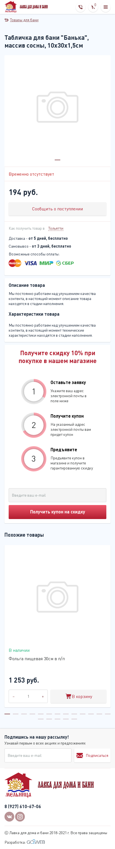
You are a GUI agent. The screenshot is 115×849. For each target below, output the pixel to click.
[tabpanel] (57, 108)
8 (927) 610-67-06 (22, 806)
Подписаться (97, 755)
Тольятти (55, 228)
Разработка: (15, 842)
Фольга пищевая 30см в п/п (37, 658)
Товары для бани (24, 19)
